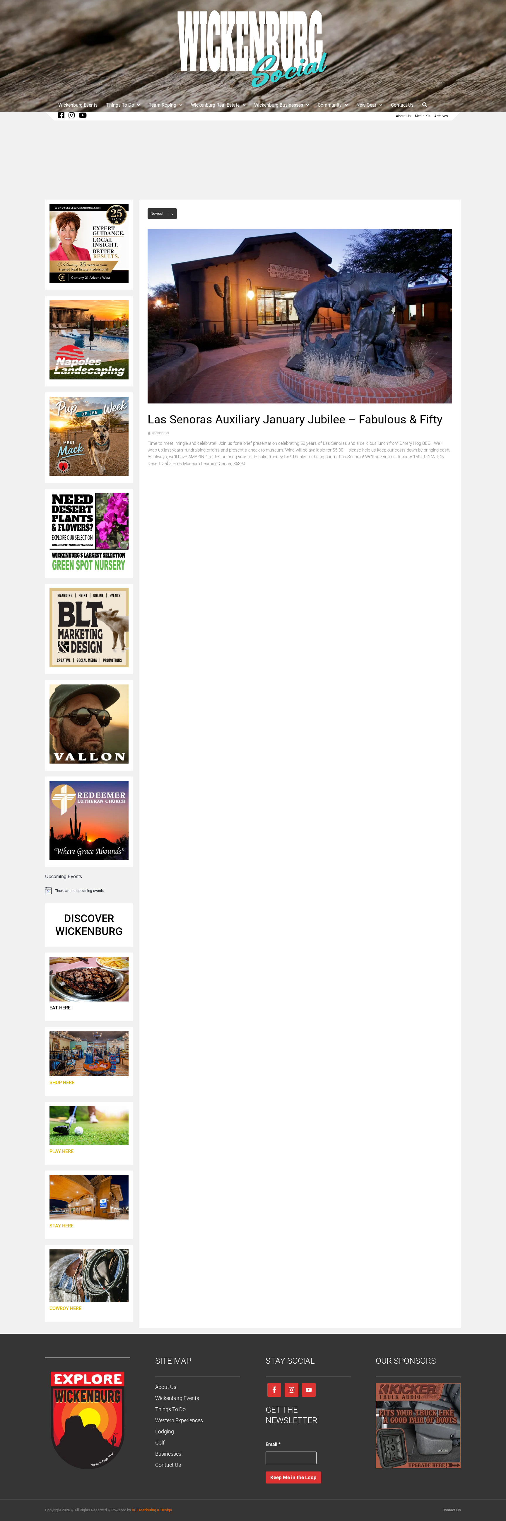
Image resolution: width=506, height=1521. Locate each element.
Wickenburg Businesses (278, 105)
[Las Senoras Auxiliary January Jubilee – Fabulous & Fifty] (300, 402)
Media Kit (422, 116)
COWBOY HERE (65, 1308)
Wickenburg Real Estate (215, 105)
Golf (160, 1443)
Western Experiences (179, 1420)
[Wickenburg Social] (253, 90)
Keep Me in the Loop (293, 1477)
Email (273, 1444)
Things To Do (120, 105)
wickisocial (160, 433)
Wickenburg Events (78, 105)
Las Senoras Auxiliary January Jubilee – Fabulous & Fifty (295, 419)
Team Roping (162, 105)
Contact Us (402, 105)
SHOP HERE (61, 1082)
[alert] (89, 890)
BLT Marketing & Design (152, 1510)
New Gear (366, 105)
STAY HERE (61, 1226)
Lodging (164, 1431)
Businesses (168, 1454)
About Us (403, 116)
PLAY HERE (61, 1151)
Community (330, 105)
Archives (441, 116)
